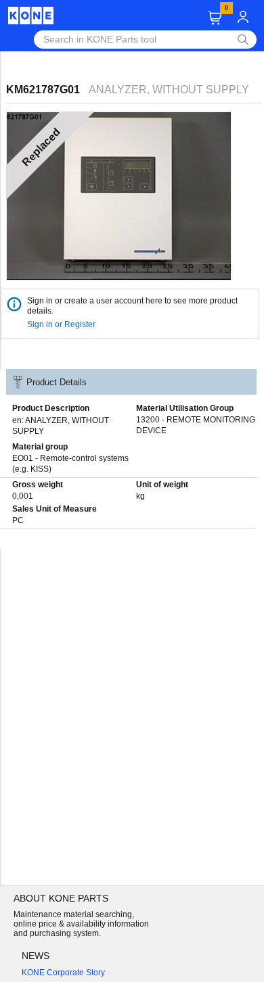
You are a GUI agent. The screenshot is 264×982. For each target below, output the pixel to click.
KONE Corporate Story (63, 972)
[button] (214, 18)
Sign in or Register (62, 324)
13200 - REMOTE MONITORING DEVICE (195, 425)
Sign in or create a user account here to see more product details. (132, 306)
